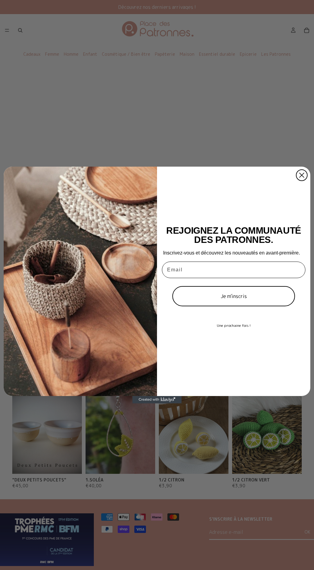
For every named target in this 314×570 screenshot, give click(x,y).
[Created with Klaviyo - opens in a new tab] (157, 399)
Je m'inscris (234, 296)
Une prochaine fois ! (234, 325)
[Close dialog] (301, 175)
